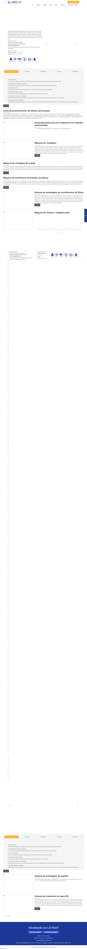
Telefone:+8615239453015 (43, 936)
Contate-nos (63, 4)
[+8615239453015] (85, 210)
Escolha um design (35, 932)
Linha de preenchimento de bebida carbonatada (26, 111)
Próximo (9, 915)
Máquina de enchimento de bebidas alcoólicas (25, 178)
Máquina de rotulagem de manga (19, 163)
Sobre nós (38, 4)
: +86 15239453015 (43, 938)
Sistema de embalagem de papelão (51, 876)
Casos (50, 4)
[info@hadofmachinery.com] (85, 212)
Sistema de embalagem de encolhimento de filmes (59, 192)
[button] (46, 44)
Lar (33, 4)
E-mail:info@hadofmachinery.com (43, 940)
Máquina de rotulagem (45, 143)
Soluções (45, 4)
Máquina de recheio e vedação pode (52, 212)
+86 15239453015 (19, 52)
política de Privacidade (73, 4)
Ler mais (6, 105)
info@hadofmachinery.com (16, 53)
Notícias (56, 4)
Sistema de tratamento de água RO (52, 896)
